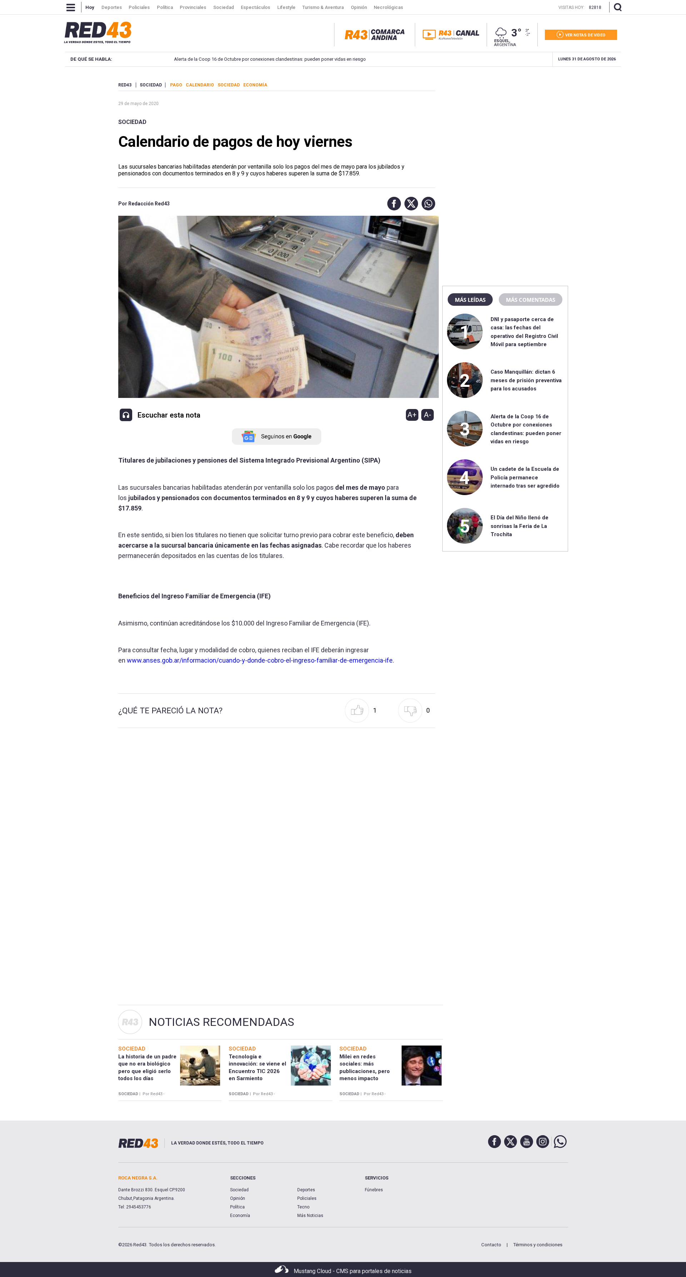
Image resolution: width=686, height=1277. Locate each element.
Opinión (237, 1198)
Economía (240, 1215)
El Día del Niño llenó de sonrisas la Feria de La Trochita (519, 526)
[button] (392, 203)
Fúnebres (374, 1189)
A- (427, 414)
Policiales (307, 1198)
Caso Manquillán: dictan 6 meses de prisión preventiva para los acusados (526, 380)
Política (237, 1206)
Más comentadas (530, 299)
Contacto (491, 1244)
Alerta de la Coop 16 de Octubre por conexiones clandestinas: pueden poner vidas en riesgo (269, 59)
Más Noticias (310, 1215)
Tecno (303, 1206)
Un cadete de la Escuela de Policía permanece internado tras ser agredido (525, 477)
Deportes (306, 1189)
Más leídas (470, 299)
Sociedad (132, 122)
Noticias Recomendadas (221, 1022)
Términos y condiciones (537, 1244)
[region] (505, 126)
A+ (412, 414)
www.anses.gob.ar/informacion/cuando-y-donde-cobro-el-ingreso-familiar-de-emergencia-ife (260, 660)
